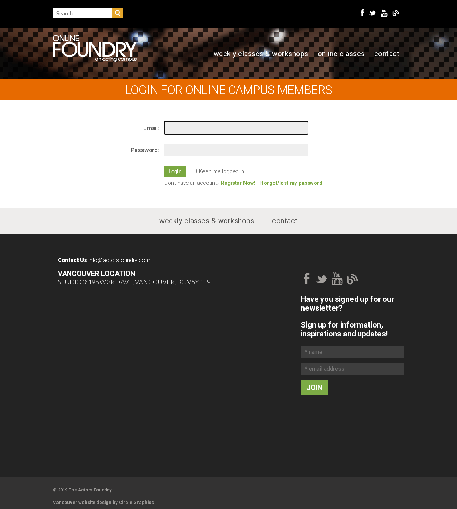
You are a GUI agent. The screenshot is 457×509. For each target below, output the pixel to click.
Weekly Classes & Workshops (261, 53)
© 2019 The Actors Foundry (82, 490)
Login (175, 171)
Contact (387, 53)
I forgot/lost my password (290, 183)
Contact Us (72, 260)
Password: (145, 150)
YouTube (384, 13)
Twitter (372, 13)
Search (117, 13)
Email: (151, 127)
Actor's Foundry (95, 48)
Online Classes (341, 53)
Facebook (362, 13)
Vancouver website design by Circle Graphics (103, 502)
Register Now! (238, 183)
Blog (396, 13)
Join (314, 387)
